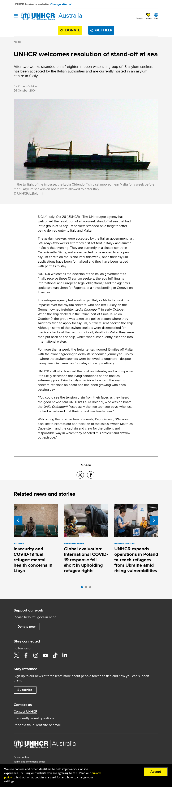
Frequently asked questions (34, 718)
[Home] (35, 16)
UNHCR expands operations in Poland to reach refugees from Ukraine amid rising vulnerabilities (136, 559)
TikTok (55, 655)
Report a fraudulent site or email (37, 725)
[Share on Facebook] (90, 475)
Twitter (16, 655)
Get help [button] (103, 30)
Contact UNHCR (25, 711)
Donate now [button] (26, 626)
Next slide (154, 520)
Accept (155, 771)
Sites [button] (156, 18)
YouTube (45, 655)
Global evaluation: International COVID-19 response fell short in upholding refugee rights (86, 559)
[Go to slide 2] (87, 588)
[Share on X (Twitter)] (80, 475)
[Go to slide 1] (83, 588)
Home (17, 42)
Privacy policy (21, 757)
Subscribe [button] (25, 689)
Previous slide (18, 520)
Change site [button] (58, 4)
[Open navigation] (16, 16)
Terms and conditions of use (30, 761)
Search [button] (139, 18)
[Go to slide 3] (91, 588)
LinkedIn (64, 655)
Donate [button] (148, 18)
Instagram (35, 655)
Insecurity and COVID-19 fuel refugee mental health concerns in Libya (33, 559)
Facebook (26, 655)
